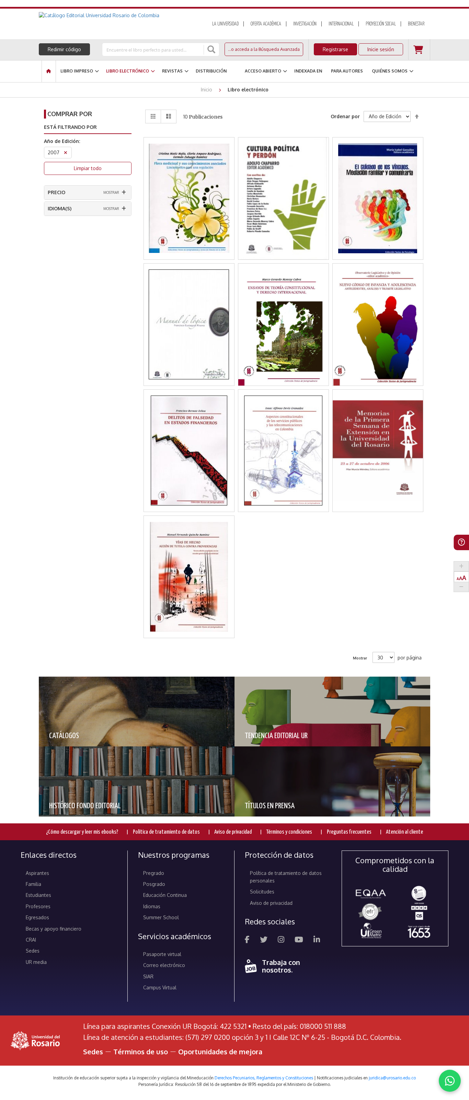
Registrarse (335, 49)
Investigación (305, 24)
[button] (189, 173)
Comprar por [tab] (69, 114)
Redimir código (64, 49)
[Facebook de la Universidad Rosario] (247, 940)
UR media (36, 962)
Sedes (32, 951)
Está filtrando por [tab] (70, 127)
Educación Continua (165, 895)
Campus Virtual (159, 987)
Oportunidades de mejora (220, 1051)
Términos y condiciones (289, 832)
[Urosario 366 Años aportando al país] (419, 931)
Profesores (38, 906)
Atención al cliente (404, 832)
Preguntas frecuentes (349, 832)
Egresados (37, 917)
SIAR (148, 976)
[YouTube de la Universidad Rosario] (299, 940)
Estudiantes (38, 895)
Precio (56, 192)
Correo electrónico (164, 965)
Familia (33, 884)
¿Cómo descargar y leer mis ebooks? (82, 832)
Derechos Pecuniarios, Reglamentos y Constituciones (264, 1077)
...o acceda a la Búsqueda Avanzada (264, 49)
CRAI (31, 940)
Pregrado (153, 873)
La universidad (225, 24)
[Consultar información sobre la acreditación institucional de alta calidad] (419, 892)
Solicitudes (262, 892)
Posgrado (154, 884)
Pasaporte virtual (162, 954)
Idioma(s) (59, 208)
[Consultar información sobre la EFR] (371, 912)
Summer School (161, 917)
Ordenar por (345, 116)
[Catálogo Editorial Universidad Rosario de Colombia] (117, 15)
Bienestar (416, 24)
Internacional (341, 24)
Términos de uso (140, 1051)
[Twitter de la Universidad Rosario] (263, 940)
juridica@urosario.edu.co (392, 1077)
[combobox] (153, 49)
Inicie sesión (380, 49)
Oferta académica (266, 24)
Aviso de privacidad (233, 832)
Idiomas (151, 906)
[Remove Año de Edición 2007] (65, 153)
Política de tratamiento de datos (166, 832)
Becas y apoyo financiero (53, 929)
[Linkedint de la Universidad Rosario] (316, 940)
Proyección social (381, 24)
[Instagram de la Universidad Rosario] (281, 940)
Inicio (207, 89)
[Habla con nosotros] (450, 1081)
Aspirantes (37, 873)
